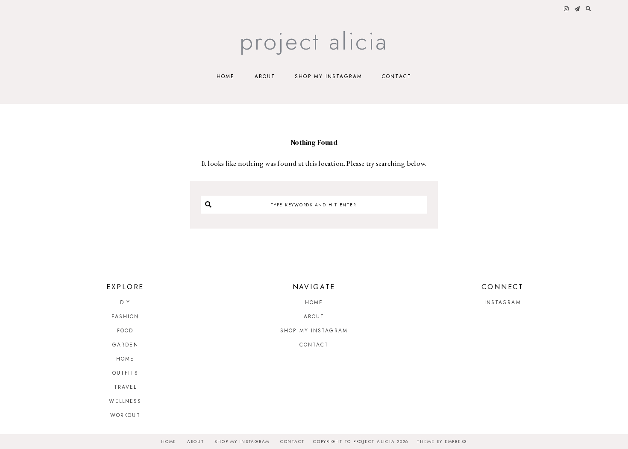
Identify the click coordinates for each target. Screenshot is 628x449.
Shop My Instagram (328, 76)
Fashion (125, 316)
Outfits (125, 373)
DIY (125, 302)
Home (226, 76)
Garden (125, 345)
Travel (125, 387)
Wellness (125, 401)
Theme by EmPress (442, 441)
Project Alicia (314, 41)
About (265, 76)
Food (125, 331)
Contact (396, 76)
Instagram (502, 302)
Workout (125, 415)
